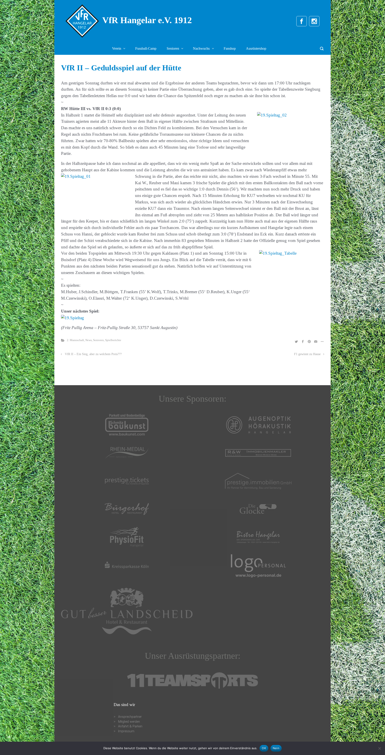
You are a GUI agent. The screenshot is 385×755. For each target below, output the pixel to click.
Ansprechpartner (130, 717)
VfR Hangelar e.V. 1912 (147, 20)
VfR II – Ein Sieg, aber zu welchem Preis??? (93, 354)
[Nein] (379, 748)
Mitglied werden (129, 722)
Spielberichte (113, 340)
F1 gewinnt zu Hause (307, 354)
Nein (276, 748)
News (88, 340)
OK (264, 748)
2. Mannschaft (75, 340)
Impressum (126, 731)
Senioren (98, 340)
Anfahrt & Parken (130, 726)
